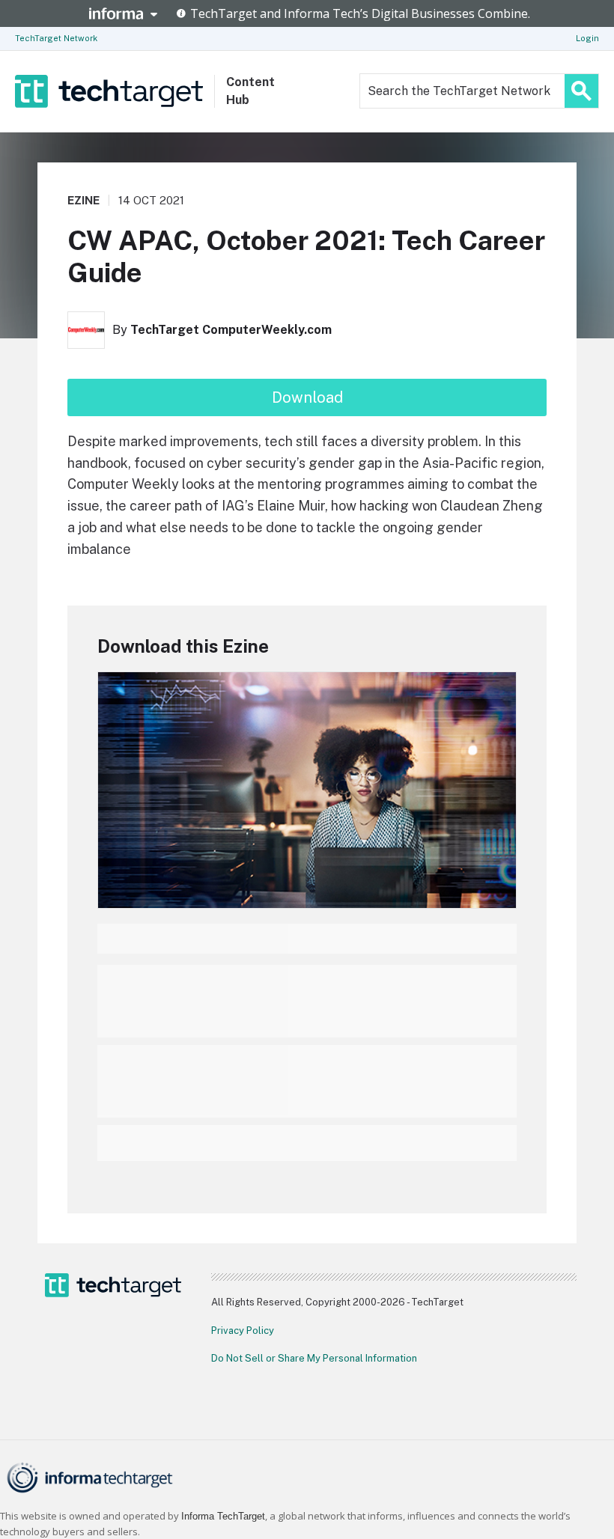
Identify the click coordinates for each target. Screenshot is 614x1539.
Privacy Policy (242, 1330)
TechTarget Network (56, 38)
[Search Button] (581, 91)
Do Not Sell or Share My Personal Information (314, 1358)
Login (587, 38)
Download (307, 397)
